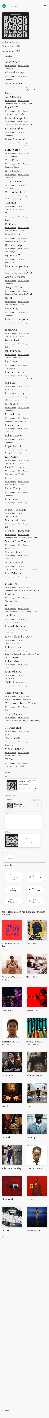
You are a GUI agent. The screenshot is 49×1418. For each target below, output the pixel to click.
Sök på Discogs (13, 889)
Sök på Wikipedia (35, 900)
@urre (6, 1410)
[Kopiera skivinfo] (3, 1237)
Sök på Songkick (13, 900)
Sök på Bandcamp (35, 889)
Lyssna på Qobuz (34, 877)
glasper (10, 858)
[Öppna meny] (44, 6)
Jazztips (13, 6)
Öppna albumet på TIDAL (14, 877)
